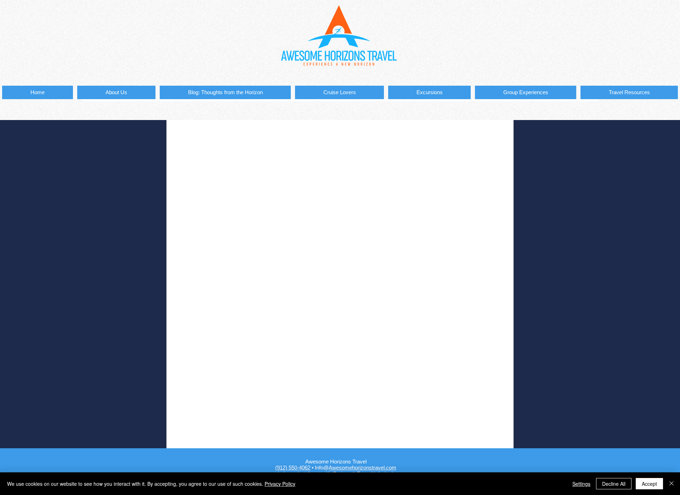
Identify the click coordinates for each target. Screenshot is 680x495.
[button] (339, 92)
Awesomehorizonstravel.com (362, 468)
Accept (649, 483)
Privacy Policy (280, 483)
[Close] (671, 483)
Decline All (613, 483)
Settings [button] (581, 483)
